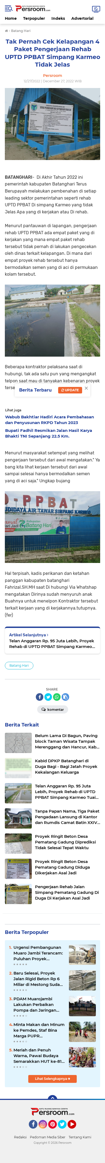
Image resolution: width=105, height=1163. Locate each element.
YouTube (75, 1131)
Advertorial (82, 18)
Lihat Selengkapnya (51, 1079)
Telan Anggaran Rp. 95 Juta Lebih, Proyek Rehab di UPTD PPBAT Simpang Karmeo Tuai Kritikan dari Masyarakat (51, 643)
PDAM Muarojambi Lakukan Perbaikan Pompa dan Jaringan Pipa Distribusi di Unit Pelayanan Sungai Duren (38, 1004)
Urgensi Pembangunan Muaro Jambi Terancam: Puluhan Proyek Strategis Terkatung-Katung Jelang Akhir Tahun (38, 953)
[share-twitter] (48, 697)
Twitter (64, 1131)
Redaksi (20, 1137)
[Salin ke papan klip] (65, 697)
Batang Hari (19, 665)
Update (71, 390)
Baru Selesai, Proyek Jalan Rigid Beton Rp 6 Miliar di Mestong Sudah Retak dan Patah (37, 978)
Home (11, 18)
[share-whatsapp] (57, 697)
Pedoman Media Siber (47, 1137)
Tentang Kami (80, 1137)
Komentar (55, 710)
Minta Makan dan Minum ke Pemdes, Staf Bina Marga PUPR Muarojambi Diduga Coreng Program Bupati (39, 1030)
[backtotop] (52, 1100)
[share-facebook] (39, 697)
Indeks (58, 18)
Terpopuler (34, 18)
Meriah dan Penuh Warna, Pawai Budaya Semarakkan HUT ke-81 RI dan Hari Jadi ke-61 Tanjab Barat (37, 1055)
